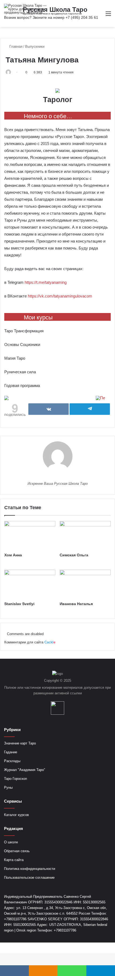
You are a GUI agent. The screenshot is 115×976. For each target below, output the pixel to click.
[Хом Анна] (29, 535)
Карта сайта (14, 860)
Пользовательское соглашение (29, 878)
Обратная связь (17, 851)
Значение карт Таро (20, 743)
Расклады (12, 761)
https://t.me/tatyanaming (46, 282)
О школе (11, 842)
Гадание (10, 752)
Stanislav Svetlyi (19, 604)
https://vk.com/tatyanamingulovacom (60, 296)
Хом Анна (13, 555)
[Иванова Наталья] (85, 584)
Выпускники (34, 46)
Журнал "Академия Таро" (24, 770)
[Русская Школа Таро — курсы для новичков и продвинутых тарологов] (25, 9)
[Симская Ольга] (85, 535)
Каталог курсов (16, 815)
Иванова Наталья (76, 604)
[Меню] (108, 16)
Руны (8, 787)
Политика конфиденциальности (29, 869)
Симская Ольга (74, 555)
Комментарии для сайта (29, 642)
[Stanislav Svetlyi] (29, 584)
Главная (15, 46)
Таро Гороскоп (15, 779)
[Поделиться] (48, 409)
